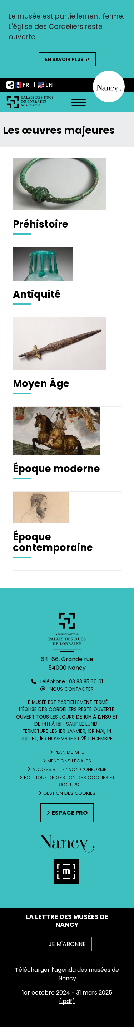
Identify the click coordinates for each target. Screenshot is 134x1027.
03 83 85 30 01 (86, 681)
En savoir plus (64, 59)
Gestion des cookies (69, 793)
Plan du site (69, 752)
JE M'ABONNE (67, 944)
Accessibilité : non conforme (69, 769)
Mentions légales (69, 760)
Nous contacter (72, 689)
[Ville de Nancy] (109, 86)
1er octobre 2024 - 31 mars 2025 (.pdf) (67, 996)
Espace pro (70, 813)
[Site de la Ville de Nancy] (67, 873)
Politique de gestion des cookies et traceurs (69, 781)
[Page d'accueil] (30, 102)
